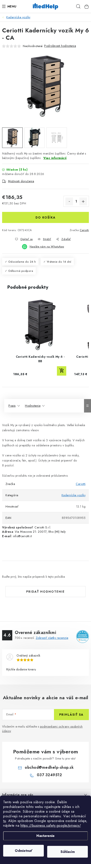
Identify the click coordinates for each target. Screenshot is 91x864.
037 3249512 (49, 775)
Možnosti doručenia (21, 181)
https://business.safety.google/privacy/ (51, 825)
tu (4, 820)
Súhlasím (68, 851)
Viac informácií (55, 158)
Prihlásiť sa (71, 714)
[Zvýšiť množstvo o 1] (83, 201)
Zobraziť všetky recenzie (52, 638)
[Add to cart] (61, 371)
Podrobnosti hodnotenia (60, 46)
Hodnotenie (32, 406)
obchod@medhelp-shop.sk (49, 767)
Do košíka (46, 217)
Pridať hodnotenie (45, 591)
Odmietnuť (23, 850)
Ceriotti (84, 230)
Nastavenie (45, 835)
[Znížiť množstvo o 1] (69, 201)
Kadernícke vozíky (74, 495)
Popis (12, 406)
